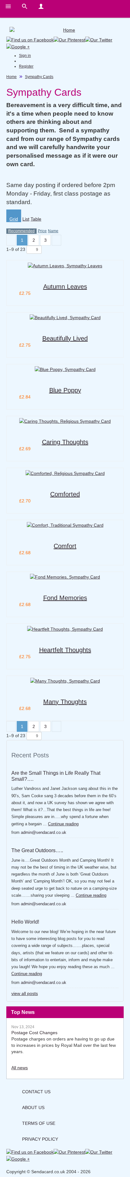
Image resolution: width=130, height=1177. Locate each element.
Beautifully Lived (65, 338)
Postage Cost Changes (34, 1032)
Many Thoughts (65, 701)
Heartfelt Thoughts (65, 649)
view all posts (24, 993)
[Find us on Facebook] (30, 39)
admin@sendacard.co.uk (43, 832)
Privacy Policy (40, 1139)
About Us (33, 1107)
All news (19, 1067)
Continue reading (63, 824)
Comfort (65, 546)
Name (53, 231)
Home (11, 77)
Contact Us (36, 1091)
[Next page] (56, 240)
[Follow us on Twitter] (98, 39)
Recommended (21, 231)
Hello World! (25, 922)
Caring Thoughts (65, 442)
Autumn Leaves (65, 286)
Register (26, 66)
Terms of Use (38, 1123)
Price (42, 231)
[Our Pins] (69, 39)
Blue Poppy (65, 390)
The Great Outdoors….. (37, 850)
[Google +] (18, 46)
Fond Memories (65, 597)
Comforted (65, 494)
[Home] (66, 30)
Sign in (25, 55)
